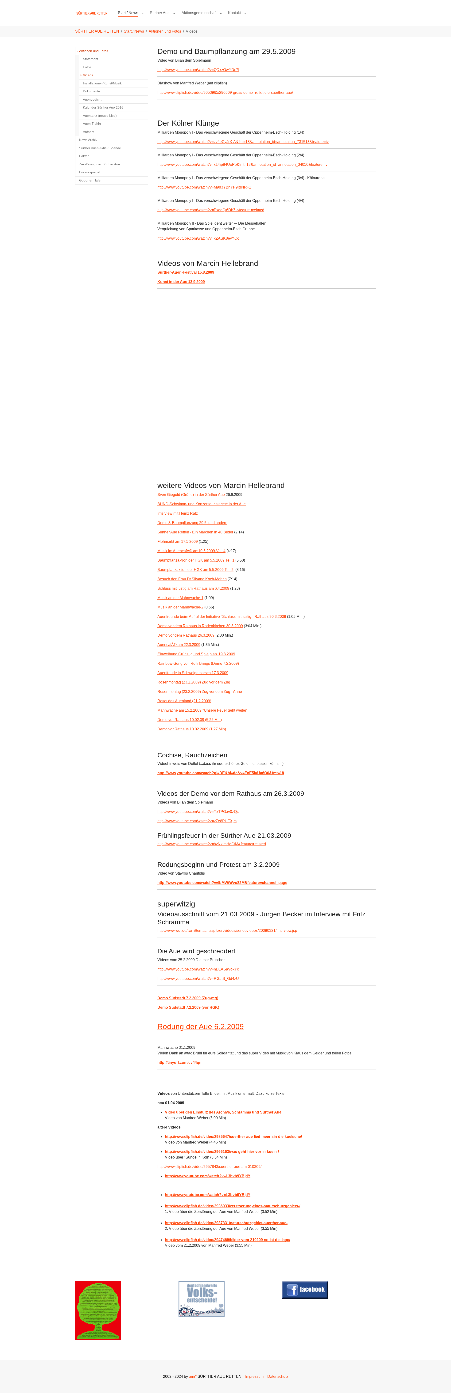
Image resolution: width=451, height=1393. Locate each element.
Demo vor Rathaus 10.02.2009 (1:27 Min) (191, 729)
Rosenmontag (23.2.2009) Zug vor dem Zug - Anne (199, 692)
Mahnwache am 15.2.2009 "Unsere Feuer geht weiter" (202, 710)
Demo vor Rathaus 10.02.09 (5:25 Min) (189, 720)
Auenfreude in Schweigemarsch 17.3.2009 (192, 673)
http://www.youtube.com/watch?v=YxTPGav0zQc (198, 812)
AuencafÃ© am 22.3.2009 (178, 645)
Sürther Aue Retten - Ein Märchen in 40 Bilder (195, 532)
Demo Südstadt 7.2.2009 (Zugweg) (187, 998)
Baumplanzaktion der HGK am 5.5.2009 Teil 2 (195, 570)
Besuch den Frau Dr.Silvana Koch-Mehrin (192, 579)
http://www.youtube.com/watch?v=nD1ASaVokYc (198, 969)
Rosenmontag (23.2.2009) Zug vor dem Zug (193, 682)
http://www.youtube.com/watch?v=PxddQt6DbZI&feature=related (210, 210)
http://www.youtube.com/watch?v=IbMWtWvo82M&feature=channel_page (222, 883)
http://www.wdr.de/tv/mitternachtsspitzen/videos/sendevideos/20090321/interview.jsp (227, 930)
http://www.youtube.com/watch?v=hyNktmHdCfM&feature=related (211, 844)
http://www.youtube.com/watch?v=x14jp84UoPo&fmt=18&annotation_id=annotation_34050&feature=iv (242, 164)
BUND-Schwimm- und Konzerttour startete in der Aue (201, 504)
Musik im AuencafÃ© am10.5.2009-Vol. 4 (191, 551)
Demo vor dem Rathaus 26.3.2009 (185, 635)
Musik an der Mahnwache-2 (180, 607)
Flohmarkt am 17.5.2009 (177, 542)
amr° (193, 1376)
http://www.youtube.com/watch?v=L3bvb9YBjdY (207, 1195)
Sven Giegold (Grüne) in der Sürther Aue (191, 495)
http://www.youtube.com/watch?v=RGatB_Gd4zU (198, 979)
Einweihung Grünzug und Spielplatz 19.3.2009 (196, 654)
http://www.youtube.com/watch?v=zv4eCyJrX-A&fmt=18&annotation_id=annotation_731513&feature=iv (243, 142)
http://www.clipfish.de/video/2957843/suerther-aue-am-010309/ (209, 1167)
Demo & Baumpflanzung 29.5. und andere (192, 523)
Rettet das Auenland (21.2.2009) (184, 701)
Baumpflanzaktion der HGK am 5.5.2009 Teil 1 (195, 560)
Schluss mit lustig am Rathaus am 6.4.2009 (193, 588)
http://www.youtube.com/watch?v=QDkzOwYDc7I (198, 70)
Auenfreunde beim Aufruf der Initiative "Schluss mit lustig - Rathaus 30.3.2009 (221, 617)
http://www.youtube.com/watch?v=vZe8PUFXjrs (197, 821)
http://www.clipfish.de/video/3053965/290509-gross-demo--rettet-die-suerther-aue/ (225, 92)
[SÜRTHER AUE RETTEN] (92, 12)
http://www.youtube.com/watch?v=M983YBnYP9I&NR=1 (204, 187)
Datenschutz (277, 1376)
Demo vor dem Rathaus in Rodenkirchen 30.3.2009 (200, 626)
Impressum (254, 1376)
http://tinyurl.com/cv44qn (179, 1063)
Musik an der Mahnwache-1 (180, 598)
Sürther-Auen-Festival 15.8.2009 (185, 272)
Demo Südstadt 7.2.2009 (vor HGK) (188, 1007)
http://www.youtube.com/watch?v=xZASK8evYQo (198, 238)
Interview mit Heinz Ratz (177, 513)
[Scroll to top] (440, 1382)
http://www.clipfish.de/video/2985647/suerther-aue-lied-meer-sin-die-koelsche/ (234, 1137)
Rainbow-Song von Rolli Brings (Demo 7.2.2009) (198, 663)
